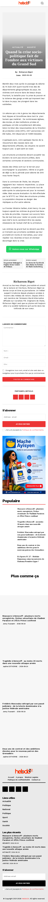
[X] (21, 397)
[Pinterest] (26, 397)
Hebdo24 (25, 899)
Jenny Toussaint (9, 624)
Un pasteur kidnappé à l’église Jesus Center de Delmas (13, 265)
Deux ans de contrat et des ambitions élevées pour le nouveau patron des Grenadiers (30, 547)
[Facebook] (24, 312)
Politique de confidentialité (32, 430)
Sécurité (6, 843)
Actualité (17, 47)
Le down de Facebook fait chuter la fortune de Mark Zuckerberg (35, 265)
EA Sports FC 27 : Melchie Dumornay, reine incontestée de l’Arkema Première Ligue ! (30, 558)
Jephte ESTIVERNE (10, 666)
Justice (5, 863)
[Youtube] (25, 789)
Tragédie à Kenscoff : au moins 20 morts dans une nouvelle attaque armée (30, 524)
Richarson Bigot (26, 72)
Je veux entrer (23, 424)
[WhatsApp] (32, 397)
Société (31, 47)
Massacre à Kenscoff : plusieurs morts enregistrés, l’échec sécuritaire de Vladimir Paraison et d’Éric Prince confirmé (30, 512)
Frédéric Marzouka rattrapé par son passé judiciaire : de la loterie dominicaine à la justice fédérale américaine (31, 536)
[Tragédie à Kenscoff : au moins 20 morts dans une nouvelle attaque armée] (8, 524)
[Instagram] (12, 789)
